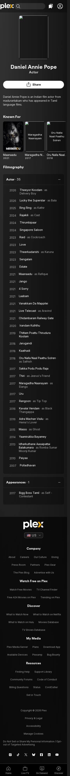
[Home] (7, 6)
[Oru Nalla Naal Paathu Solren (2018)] (57, 140)
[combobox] (33, 6)
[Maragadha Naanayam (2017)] (35, 140)
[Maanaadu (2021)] (13, 140)
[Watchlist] (51, 6)
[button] (60, 6)
